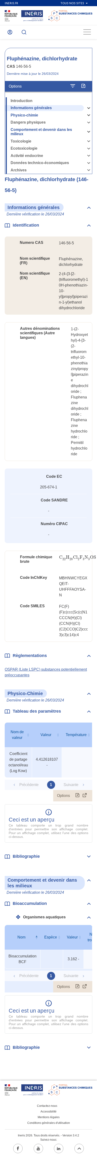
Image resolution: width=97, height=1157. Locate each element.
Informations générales (31, 108)
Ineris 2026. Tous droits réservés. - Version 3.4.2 (48, 1135)
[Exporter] (83, 86)
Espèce (50, 937)
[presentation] (77, 557)
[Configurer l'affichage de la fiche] (72, 86)
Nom (21, 937)
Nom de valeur (17, 735)
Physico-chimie (24, 115)
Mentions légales (49, 1117)
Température (76, 735)
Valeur (45, 735)
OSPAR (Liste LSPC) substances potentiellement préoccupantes (46, 672)
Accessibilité (48, 1111)
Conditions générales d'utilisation (48, 1123)
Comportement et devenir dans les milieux (41, 132)
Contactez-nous (47, 1106)
